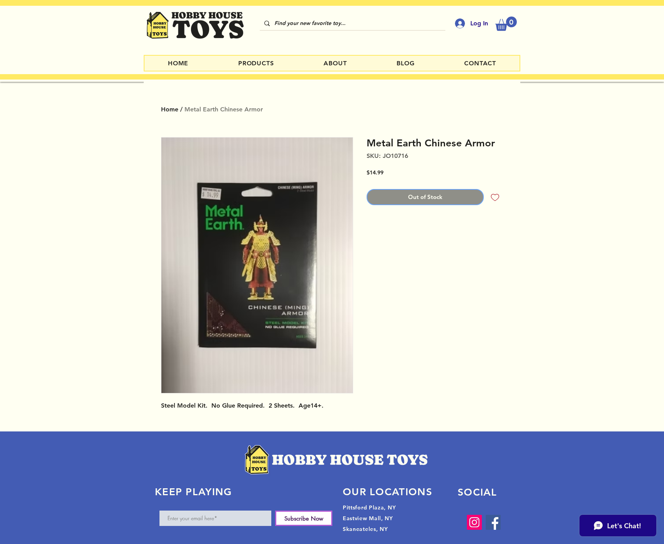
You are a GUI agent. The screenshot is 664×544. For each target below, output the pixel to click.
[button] (506, 24)
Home (169, 109)
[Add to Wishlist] (495, 197)
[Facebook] (493, 522)
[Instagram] (474, 522)
